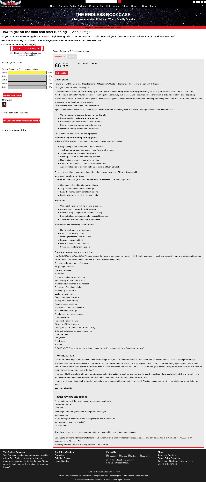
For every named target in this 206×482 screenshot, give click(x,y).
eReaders (93, 6)
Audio (73, 6)
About (116, 6)
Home (53, 6)
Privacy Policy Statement (169, 458)
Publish (125, 6)
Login (153, 6)
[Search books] (119, 1)
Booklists (63, 6)
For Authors (60, 455)
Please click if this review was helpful (21, 120)
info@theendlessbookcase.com (120, 460)
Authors (82, 6)
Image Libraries (62, 461)
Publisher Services (63, 458)
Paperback (60, 57)
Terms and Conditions (167, 455)
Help (108, 6)
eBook (72, 57)
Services (135, 6)
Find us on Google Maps (117, 463)
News (145, 6)
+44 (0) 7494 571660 (167, 464)
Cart (102, 6)
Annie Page (81, 32)
